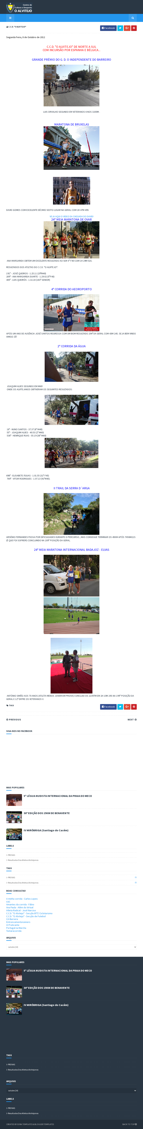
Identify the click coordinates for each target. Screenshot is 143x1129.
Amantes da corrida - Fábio (20, 904)
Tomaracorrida (13, 930)
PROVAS (11, 855)
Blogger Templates (44, 1124)
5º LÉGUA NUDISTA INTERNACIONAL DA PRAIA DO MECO (58, 796)
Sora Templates (25, 1124)
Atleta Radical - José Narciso (21, 910)
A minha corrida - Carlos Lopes (22, 898)
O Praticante (12, 925)
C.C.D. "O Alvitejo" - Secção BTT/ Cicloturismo (29, 913)
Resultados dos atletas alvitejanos (23, 860)
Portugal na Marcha (16, 927)
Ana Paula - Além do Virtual (19, 907)
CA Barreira (12, 919)
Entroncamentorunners (18, 922)
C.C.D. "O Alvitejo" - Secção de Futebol (26, 916)
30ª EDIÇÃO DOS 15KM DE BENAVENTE (47, 813)
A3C (8, 901)
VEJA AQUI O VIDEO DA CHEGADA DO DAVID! (71, 216)
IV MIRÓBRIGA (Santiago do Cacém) (46, 830)
